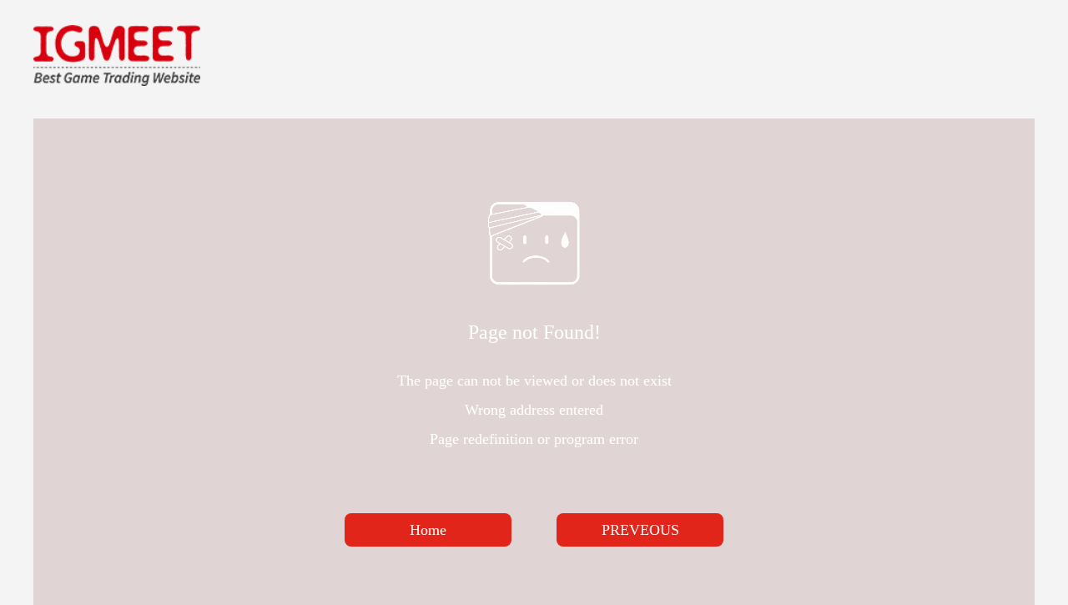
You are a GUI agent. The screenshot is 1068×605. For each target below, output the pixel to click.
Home (428, 530)
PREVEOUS (640, 530)
